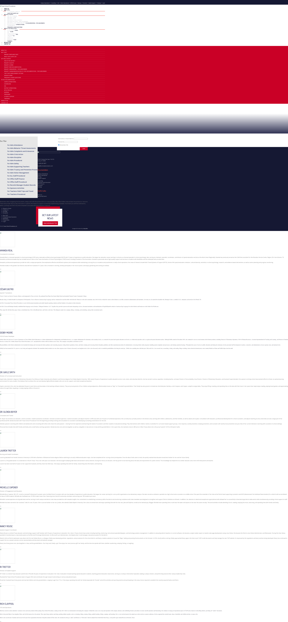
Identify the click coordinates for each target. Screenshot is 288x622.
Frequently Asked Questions (12, 77)
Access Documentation (8, 79)
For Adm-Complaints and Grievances (20, 151)
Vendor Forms (8, 75)
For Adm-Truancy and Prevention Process (22, 170)
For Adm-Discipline (14, 157)
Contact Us (7, 44)
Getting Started (6, 58)
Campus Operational (45, 3)
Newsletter (4, 100)
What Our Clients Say (10, 56)
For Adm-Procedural (14, 160)
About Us (3, 50)
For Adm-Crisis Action (15, 154)
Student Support (91, 3)
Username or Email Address (66, 138)
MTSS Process (73, 3)
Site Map (5, 211)
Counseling (53, 3)
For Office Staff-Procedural (17, 182)
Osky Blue (85, 228)
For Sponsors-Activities (15, 188)
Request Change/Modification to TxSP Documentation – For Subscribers (26, 23)
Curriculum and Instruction (44, 182)
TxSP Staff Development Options (13, 73)
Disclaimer (5, 213)
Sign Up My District (9, 60)
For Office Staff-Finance (15, 179)
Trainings (99, 3)
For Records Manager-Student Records (21, 185)
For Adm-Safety (13, 164)
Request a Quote (9, 63)
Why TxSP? (5, 215)
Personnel (85, 3)
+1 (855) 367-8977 (42, 163)
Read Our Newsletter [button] (50, 223)
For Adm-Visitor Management (18, 173)
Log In (103, 3)
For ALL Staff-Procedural (16, 176)
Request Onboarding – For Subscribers (15, 69)
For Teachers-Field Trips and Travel (20, 191)
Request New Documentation (12, 67)
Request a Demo (8, 65)
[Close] (0, 430)
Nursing (79, 3)
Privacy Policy (6, 220)
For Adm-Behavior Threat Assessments (21, 148)
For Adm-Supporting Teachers (18, 167)
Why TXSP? (4, 52)
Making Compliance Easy (11, 54)
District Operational (64, 3)
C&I (58, 3)
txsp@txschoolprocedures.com (45, 166)
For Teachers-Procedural (16, 194)
